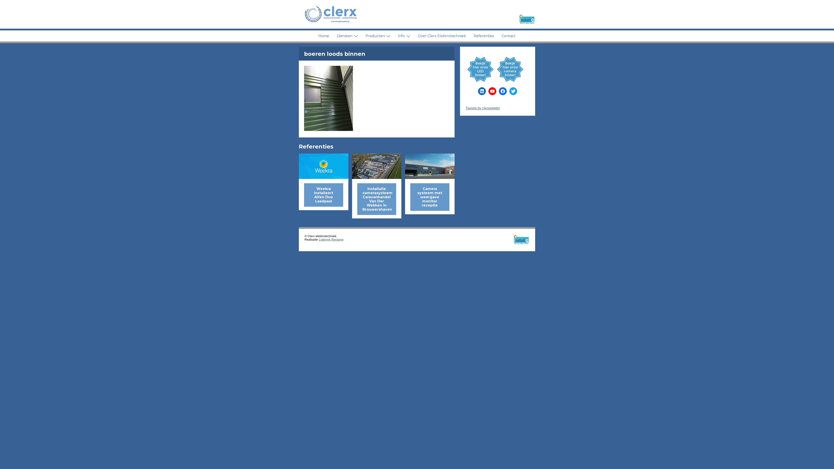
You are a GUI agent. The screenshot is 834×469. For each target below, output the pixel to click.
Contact (509, 36)
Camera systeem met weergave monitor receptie (429, 197)
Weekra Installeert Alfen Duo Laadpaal (323, 195)
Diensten (344, 36)
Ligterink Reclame (331, 239)
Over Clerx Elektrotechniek (442, 36)
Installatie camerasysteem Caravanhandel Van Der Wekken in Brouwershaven (377, 199)
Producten (375, 36)
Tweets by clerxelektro (483, 108)
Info (401, 36)
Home (323, 36)
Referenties (484, 36)
